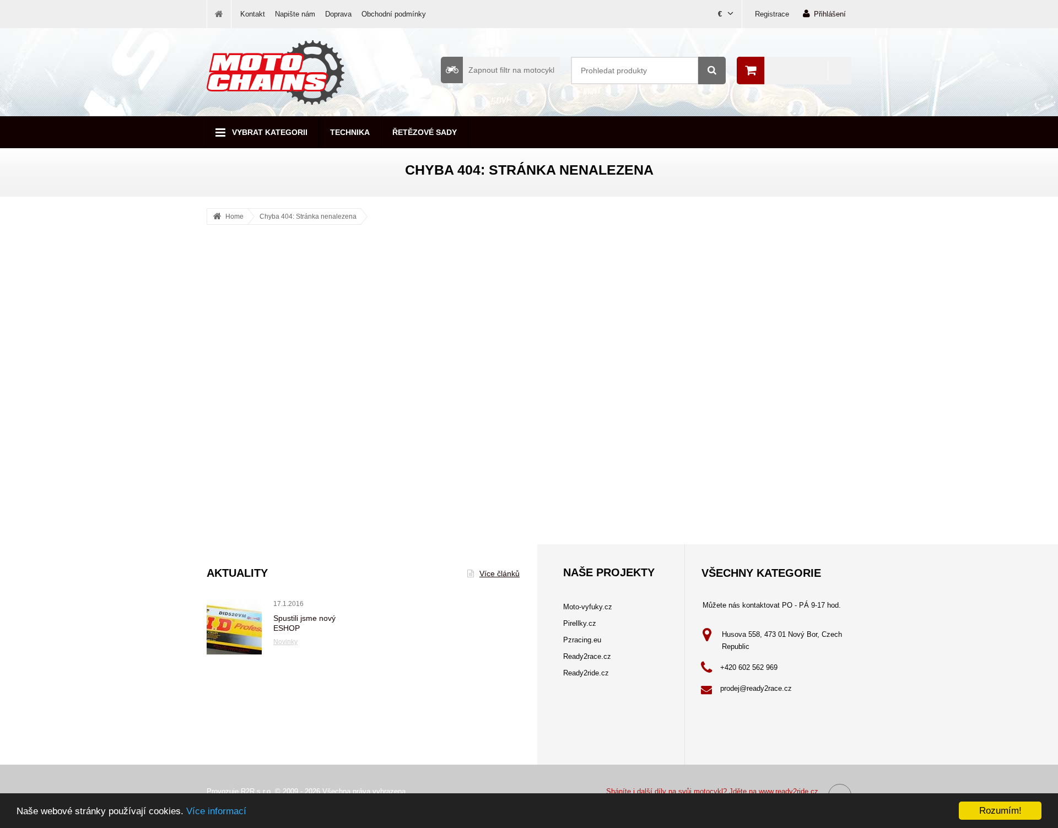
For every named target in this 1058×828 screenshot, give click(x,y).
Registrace (772, 14)
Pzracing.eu (582, 640)
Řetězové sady (424, 132)
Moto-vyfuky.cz (587, 607)
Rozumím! (1000, 810)
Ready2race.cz (587, 656)
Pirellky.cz (579, 623)
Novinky (285, 642)
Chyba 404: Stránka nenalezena (308, 216)
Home (234, 216)
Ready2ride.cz (586, 673)
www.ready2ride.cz (788, 791)
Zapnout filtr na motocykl (511, 70)
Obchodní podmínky (393, 14)
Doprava (338, 14)
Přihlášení (830, 14)
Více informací (216, 811)
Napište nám (295, 14)
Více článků (499, 573)
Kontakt (252, 14)
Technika (350, 132)
